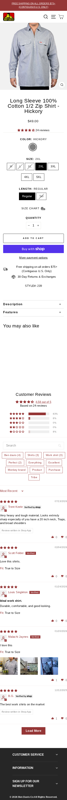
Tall (41, 196)
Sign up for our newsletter (25, 784)
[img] (8, 501)
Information (22, 767)
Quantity (33, 217)
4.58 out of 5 (43, 401)
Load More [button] (33, 730)
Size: (33, 158)
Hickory (32, 147)
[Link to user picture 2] (29, 666)
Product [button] (37, 469)
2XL (41, 166)
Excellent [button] (54, 462)
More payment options (33, 257)
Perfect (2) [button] (15, 462)
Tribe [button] (34, 477)
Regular (27, 196)
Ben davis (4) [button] (12, 455)
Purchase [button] (54, 469)
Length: (33, 188)
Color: (33, 139)
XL (29, 166)
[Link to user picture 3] (49, 666)
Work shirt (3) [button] (54, 455)
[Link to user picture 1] (9, 666)
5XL (38, 177)
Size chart (30, 208)
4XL (26, 177)
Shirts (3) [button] (33, 455)
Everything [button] (35, 462)
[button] (26, 130)
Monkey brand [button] (16, 469)
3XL (53, 166)
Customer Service (28, 754)
